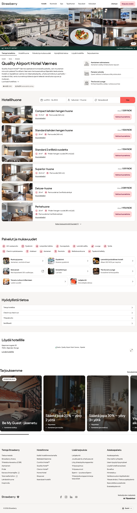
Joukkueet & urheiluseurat (82, 459)
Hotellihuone (24, 53)
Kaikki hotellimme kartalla (47, 455)
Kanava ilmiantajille (9, 473)
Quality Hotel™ (43, 466)
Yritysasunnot (77, 469)
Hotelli (4, 59)
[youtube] (76, 497)
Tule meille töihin (8, 476)
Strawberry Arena (9, 459)
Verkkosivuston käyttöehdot (118, 476)
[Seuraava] (30, 114)
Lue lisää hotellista (9, 81)
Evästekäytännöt (113, 486)
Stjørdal (17, 59)
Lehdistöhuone (8, 479)
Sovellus (110, 469)
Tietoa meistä (7, 455)
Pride (4, 469)
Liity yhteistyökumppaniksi (82, 462)
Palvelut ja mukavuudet (41, 53)
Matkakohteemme (44, 459)
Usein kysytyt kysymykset (117, 462)
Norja (10, 59)
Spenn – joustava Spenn (81, 473)
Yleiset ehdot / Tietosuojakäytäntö (120, 479)
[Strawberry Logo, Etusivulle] (9, 4)
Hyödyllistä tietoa (61, 53)
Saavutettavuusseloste (116, 483)
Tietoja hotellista (8, 53)
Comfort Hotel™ (43, 462)
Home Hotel (41, 473)
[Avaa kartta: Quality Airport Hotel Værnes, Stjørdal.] (131, 350)
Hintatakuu (111, 473)
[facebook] (61, 497)
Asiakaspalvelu (113, 455)
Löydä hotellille (78, 53)
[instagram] (66, 497)
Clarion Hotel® (42, 469)
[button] (17, 114)
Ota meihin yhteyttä (115, 459)
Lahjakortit (76, 455)
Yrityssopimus (77, 466)
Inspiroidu (6, 483)
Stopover (40, 476)
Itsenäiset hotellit (44, 479)
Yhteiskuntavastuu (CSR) (11, 462)
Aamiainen (6, 466)
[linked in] (71, 497)
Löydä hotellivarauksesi (116, 466)
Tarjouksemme (93, 53)
